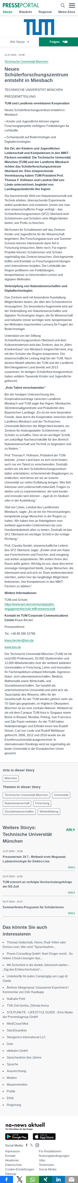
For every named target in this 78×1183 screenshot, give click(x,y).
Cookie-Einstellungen (19, 1169)
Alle (69, 829)
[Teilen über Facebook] (6, 1179)
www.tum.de (13, 647)
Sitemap (10, 1173)
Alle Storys (17, 41)
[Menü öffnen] (72, 5)
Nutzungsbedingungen (54, 1155)
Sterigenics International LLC (26, 1037)
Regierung (14, 1104)
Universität (61, 795)
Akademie (12, 1160)
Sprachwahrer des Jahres (24, 1057)
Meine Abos (66, 12)
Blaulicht (25, 12)
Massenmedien (17, 1084)
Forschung (42, 803)
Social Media (47, 1169)
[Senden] (71, 1179)
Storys (7, 12)
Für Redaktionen (50, 1151)
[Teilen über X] (19, 1179)
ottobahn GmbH (17, 1050)
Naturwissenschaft (17, 803)
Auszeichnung (16, 1071)
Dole (10, 1044)
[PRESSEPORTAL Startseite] (21, 5)
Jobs (42, 1160)
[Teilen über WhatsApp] (32, 1179)
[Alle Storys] (39, 34)
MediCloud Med (17, 1023)
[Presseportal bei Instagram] (36, 1145)
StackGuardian (17, 1030)
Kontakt (10, 1155)
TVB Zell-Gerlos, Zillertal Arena (28, 1005)
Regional (45, 12)
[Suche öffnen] (63, 5)
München (11, 778)
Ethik (10, 1098)
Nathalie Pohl (16, 998)
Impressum (12, 1151)
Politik (11, 1091)
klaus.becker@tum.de (19, 640)
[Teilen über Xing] (45, 1179)
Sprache (12, 1064)
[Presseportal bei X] (30, 1145)
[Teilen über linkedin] (58, 1179)
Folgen (55, 41)
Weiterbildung (49, 811)
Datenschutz (13, 1164)
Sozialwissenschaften (19, 811)
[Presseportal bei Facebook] (25, 1145)
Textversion (46, 1164)
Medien (12, 1077)
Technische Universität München (26, 61)
